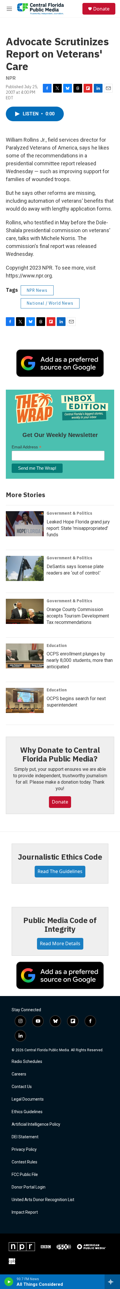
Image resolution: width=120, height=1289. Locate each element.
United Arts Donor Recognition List (43, 1200)
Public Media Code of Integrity (60, 924)
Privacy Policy (24, 1149)
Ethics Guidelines (27, 1112)
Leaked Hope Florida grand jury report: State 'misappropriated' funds (78, 528)
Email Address (26, 447)
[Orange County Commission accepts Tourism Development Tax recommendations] (25, 611)
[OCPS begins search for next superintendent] (25, 700)
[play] (9, 1282)
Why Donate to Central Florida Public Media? (60, 754)
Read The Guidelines (60, 871)
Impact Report (25, 1212)
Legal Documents (28, 1099)
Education (57, 645)
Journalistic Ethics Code (60, 857)
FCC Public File (25, 1174)
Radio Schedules (27, 1061)
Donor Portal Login (28, 1187)
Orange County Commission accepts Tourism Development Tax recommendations (78, 616)
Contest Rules (24, 1162)
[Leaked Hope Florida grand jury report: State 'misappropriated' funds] (25, 523)
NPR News (37, 290)
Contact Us (22, 1087)
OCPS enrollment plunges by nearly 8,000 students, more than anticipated (80, 660)
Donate (101, 8)
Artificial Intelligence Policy (36, 1124)
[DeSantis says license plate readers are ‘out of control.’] (25, 568)
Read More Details (60, 943)
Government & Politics (69, 513)
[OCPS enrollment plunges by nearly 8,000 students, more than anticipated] (25, 656)
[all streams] (112, 1281)
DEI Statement (25, 1137)
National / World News (50, 303)
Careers (19, 1074)
